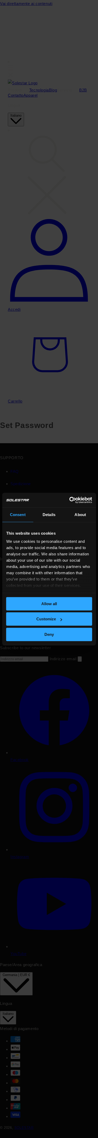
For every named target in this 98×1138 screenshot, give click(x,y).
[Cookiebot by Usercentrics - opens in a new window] (70, 500)
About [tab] (80, 514)
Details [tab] (49, 514)
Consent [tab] (18, 514)
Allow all (49, 603)
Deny (49, 634)
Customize (46, 619)
